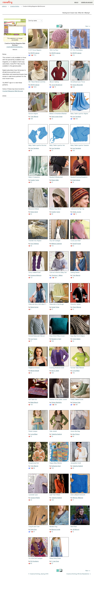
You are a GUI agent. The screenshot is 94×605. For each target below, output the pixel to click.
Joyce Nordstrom (56, 85)
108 (52, 500)
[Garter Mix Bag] (80, 420)
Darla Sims (33, 529)
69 (52, 214)
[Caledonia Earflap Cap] (80, 197)
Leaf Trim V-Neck (55, 495)
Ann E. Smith (55, 370)
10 (31, 436)
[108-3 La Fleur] (59, 39)
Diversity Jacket (76, 304)
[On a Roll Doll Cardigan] (38, 547)
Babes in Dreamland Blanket (58, 113)
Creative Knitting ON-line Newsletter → (78, 574)
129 (52, 468)
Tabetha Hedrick (56, 434)
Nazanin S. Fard (56, 339)
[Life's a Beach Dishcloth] (80, 483)
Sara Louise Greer (57, 116)
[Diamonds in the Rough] (59, 293)
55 (52, 436)
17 (31, 341)
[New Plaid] (80, 515)
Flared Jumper (33, 431)
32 (31, 373)
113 (52, 246)
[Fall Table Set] (38, 388)
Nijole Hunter (34, 307)
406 (31, 119)
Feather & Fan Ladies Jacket (58, 399)
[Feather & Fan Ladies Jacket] (59, 388)
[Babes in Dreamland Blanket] (59, 102)
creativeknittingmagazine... (15, 47)
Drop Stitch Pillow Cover (57, 336)
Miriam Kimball (34, 370)
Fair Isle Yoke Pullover (77, 367)
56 (31, 246)
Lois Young (33, 339)
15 (52, 531)
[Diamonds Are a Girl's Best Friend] (38, 293)
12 (76, 214)
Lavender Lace (33, 495)
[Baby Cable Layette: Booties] (38, 134)
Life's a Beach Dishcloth (78, 495)
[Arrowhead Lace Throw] (80, 70)
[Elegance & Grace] (38, 356)
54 (73, 341)
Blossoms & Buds (34, 209)
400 (76, 119)
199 (55, 277)
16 (73, 182)
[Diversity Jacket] (80, 293)
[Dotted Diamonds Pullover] (38, 324)
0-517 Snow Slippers (35, 50)
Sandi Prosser (77, 243)
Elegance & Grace (34, 367)
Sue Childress (34, 243)
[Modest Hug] (59, 515)
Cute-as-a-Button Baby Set (58, 272)
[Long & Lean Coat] (38, 515)
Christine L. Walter (57, 275)
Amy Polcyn (76, 434)
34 (31, 150)
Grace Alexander (78, 85)
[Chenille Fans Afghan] (38, 229)
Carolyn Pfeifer (35, 497)
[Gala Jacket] (59, 420)
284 (55, 404)
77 (52, 150)
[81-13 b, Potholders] (80, 39)
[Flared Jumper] (38, 420)
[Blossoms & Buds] (38, 197)
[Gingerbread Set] (38, 451)
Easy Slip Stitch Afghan (78, 336)
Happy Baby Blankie (56, 463)
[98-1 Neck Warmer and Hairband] (38, 70)
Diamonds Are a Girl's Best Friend (38, 304)
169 (52, 341)
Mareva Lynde (55, 529)
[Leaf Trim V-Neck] (59, 483)
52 (73, 309)
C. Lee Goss (55, 561)
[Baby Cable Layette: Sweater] (80, 134)
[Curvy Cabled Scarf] (38, 261)
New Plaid (74, 526)
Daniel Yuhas (55, 307)
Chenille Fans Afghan (35, 240)
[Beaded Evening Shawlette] (80, 166)
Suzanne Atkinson (35, 275)
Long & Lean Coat (34, 526)
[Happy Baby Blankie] (59, 451)
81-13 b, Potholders (77, 50)
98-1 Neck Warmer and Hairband (38, 82)
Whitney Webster (78, 497)
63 (31, 214)
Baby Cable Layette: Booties (37, 145)
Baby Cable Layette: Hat (57, 145)
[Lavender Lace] (38, 483)
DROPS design (34, 53)
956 (73, 87)
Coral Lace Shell (75, 240)
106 (52, 373)
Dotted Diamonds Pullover (37, 336)
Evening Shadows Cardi (57, 367)
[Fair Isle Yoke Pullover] (80, 356)
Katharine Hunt (56, 466)
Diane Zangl (34, 212)
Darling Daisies (75, 272)
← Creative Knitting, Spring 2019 (38, 574)
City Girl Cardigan (55, 240)
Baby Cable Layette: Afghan (79, 113)
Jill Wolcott (76, 529)
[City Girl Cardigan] (59, 229)
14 (73, 277)
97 (31, 182)
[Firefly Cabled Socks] (80, 388)
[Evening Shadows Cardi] (59, 356)
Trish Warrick (34, 116)
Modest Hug (53, 526)
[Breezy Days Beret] (59, 197)
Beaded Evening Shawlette (79, 177)
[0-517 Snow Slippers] (38, 39)
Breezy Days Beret (55, 209)
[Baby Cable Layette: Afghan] (80, 102)
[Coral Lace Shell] (80, 229)
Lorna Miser (76, 370)
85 (31, 563)
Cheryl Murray (77, 307)
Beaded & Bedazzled (56, 177)
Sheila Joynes (77, 212)
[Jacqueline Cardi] (80, 451)
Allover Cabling (54, 82)
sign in (76, 2)
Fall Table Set (33, 399)
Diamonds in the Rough (57, 304)
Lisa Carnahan (77, 116)
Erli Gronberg (34, 561)
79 (55, 87)
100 (73, 150)
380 (76, 404)
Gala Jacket (53, 431)
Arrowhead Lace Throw (78, 82)
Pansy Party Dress (55, 558)
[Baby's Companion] (38, 166)
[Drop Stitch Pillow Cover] (59, 324)
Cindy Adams (76, 339)
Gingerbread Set (34, 463)
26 (73, 468)
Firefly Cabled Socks (77, 399)
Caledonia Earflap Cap (77, 209)
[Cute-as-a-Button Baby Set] (59, 261)
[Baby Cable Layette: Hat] (59, 134)
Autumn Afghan (33, 113)
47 (52, 182)
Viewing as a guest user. (76, 13)
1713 (34, 55)
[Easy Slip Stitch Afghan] (80, 324)
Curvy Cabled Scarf (35, 272)
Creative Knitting (14, 6)
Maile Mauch (34, 402)
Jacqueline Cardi (76, 463)
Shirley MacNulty (56, 402)
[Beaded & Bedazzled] (59, 166)
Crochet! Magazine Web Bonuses (12, 91)
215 (73, 55)
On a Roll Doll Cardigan (36, 558)
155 (31, 404)
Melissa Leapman (56, 243)
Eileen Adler (55, 180)
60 (73, 246)
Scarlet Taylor (34, 180)
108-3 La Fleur (54, 50)
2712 (52, 55)
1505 (34, 87)
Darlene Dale (76, 402)
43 (31, 500)
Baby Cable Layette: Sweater (80, 145)
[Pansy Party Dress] (59, 547)
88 (34, 468)
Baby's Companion (34, 177)
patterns (4, 6)
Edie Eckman (76, 180)
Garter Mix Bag (75, 431)
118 (73, 373)
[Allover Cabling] (59, 70)
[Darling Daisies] (80, 261)
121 (31, 277)
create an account (87, 2)
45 (52, 119)
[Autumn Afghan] (38, 102)
